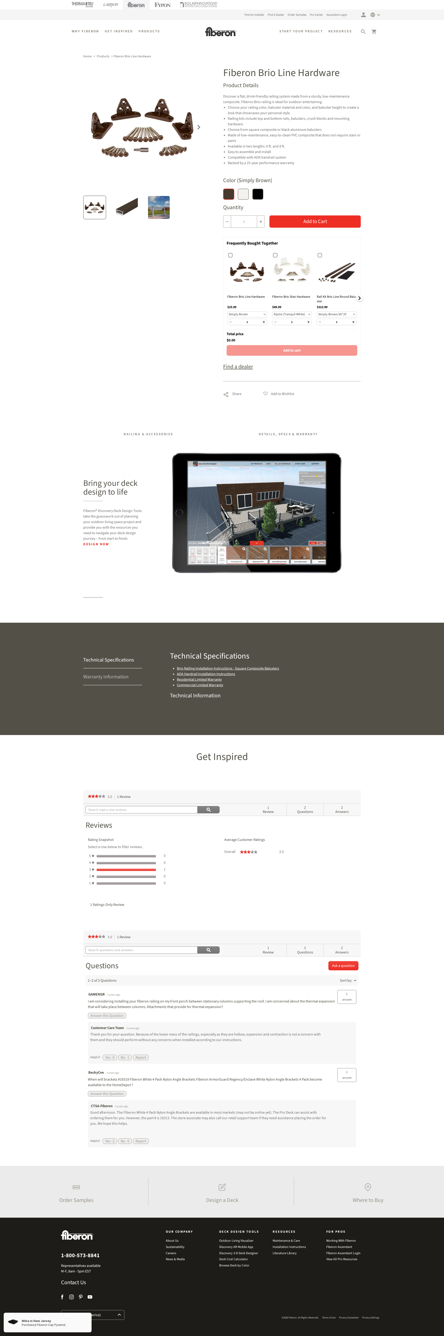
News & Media (175, 1259)
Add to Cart (315, 221)
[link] (96, 796)
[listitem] (75, 1191)
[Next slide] (199, 126)
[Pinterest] (80, 1298)
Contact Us (73, 1283)
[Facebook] (63, 1298)
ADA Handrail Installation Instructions (206, 674)
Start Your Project (301, 31)
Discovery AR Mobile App (236, 1247)
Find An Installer (254, 15)
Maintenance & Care (286, 1241)
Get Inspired (119, 31)
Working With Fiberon (341, 1241)
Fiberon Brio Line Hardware (246, 296)
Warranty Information (106, 676)
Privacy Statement (349, 1317)
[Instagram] (71, 1298)
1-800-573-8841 (80, 1255)
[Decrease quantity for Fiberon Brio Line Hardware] (227, 221)
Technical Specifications (108, 660)
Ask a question (343, 965)
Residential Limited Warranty (199, 679)
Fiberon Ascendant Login (343, 1253)
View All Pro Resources (341, 1259)
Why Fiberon (85, 31)
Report (141, 1057)
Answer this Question (107, 1015)
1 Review (125, 797)
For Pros (336, 1231)
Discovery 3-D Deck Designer (238, 1253)
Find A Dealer (276, 15)
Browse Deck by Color (234, 1266)
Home (87, 56)
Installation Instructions (289, 1247)
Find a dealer (238, 367)
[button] (363, 31)
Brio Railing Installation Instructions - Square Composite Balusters (228, 668)
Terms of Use (329, 1317)
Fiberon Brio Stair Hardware (291, 296)
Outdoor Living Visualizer (236, 1241)
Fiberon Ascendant (339, 1247)
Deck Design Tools (239, 1231)
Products (149, 31)
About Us (172, 1241)
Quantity (233, 207)
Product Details (241, 85)
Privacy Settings (370, 1317)
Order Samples (297, 15)
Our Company (179, 1231)
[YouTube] (90, 1298)
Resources (340, 31)
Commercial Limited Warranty (200, 685)
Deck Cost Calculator (233, 1259)
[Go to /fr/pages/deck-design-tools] (257, 513)
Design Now (96, 544)
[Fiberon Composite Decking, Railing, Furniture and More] (220, 32)
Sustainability (175, 1247)
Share (232, 393)
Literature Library (285, 1253)
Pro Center (316, 15)
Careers (171, 1253)
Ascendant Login (337, 15)
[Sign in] (364, 14)
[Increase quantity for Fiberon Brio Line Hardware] (261, 221)
